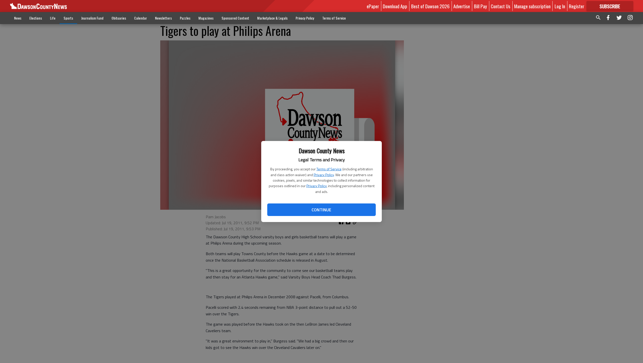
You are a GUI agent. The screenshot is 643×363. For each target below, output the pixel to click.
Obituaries (119, 18)
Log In (560, 6)
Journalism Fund (92, 18)
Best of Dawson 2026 (430, 6)
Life (53, 18)
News (17, 18)
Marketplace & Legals (272, 18)
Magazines (205, 18)
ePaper (373, 6)
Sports (68, 18)
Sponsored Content (235, 18)
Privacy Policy (324, 174)
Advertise (461, 6)
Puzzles (185, 18)
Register (576, 6)
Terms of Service (329, 169)
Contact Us (500, 6)
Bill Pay (480, 6)
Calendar (140, 18)
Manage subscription (532, 6)
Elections (35, 18)
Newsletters (163, 18)
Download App (395, 6)
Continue (321, 210)
